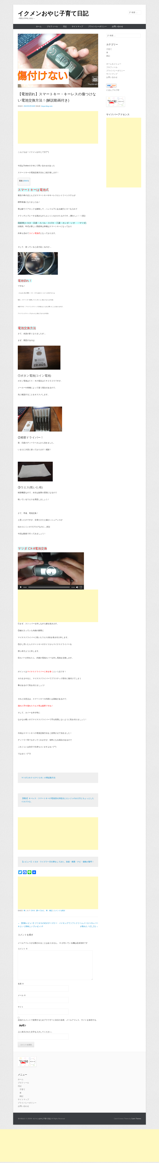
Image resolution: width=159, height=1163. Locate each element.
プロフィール (52, 26)
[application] (51, 571)
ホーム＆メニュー (113, 64)
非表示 (26, 181)
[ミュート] (77, 587)
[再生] (21, 587)
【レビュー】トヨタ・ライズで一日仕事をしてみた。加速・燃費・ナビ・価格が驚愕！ (57, 862)
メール (22, 995)
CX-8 (33, 910)
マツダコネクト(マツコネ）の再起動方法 (38, 778)
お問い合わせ (117, 26)
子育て (109, 49)
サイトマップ (77, 26)
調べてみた (40, 910)
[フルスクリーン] (81, 587)
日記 (65, 26)
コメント (23, 949)
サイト (20, 1007)
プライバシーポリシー (97, 26)
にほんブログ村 (112, 90)
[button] (51, 571)
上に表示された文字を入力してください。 (35, 1032)
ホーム (39, 26)
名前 (21, 984)
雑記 (50, 910)
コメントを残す (59, 910)
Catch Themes (136, 1119)
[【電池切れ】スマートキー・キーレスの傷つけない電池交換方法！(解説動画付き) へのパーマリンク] (58, 60)
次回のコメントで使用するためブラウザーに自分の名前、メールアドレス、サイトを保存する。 (58, 1020)
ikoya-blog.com (46, 106)
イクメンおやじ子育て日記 (53, 13)
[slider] (49, 587)
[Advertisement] (58, 127)
